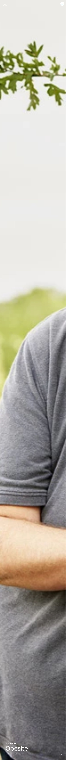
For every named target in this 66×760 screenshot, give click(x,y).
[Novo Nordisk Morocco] (7, 4)
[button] (62, 4)
